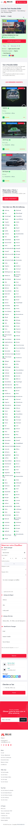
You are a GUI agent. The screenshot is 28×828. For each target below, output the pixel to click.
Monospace (22, 149)
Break (23, 180)
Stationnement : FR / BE (15, 46)
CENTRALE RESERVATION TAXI (10, 36)
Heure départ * (5, 555)
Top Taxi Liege (4, 779)
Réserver (14, 656)
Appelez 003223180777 (10, 199)
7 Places (4, 46)
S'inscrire (23, 719)
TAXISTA (5, 108)
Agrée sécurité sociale (8, 591)
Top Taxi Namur (4, 774)
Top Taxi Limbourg (5, 797)
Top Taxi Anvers (4, 800)
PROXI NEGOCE (20, 824)
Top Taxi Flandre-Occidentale (7, 790)
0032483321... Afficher (9, 145)
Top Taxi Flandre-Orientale (6, 795)
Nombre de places (5, 561)
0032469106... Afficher (9, 176)
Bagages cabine (5, 572)
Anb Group (6, 140)
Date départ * (4, 549)
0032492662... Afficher (9, 113)
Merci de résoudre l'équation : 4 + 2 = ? (10, 647)
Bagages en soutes (5, 566)
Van (8, 46)
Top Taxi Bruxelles (4, 772)
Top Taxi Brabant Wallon (6, 777)
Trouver (14, 692)
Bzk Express (6, 171)
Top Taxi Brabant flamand (6, 793)
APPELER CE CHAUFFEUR (14, 41)
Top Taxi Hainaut (4, 781)
